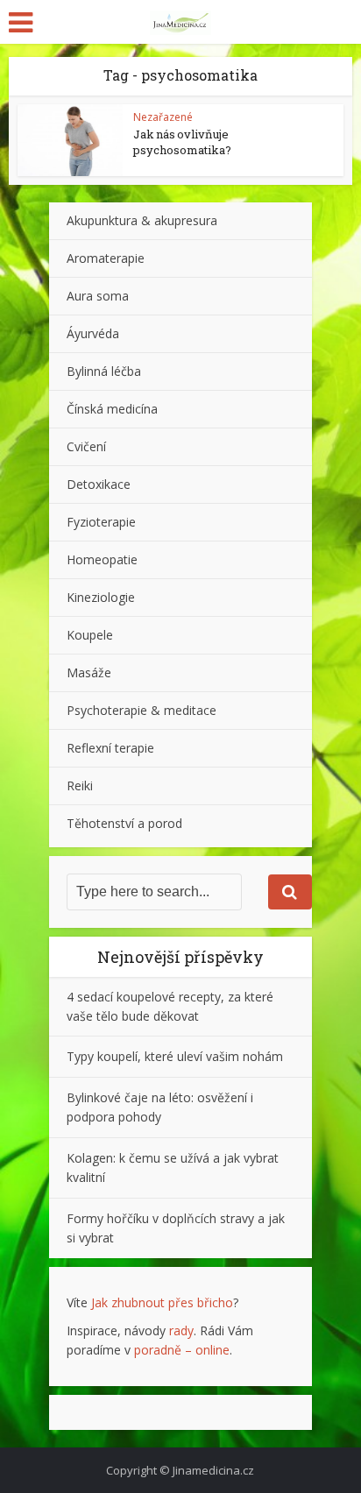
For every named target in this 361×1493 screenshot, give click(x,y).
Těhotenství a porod (124, 823)
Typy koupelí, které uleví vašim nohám (175, 1056)
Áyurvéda (93, 333)
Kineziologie (101, 597)
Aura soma (98, 295)
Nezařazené (163, 117)
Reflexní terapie (110, 747)
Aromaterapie (106, 258)
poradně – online (182, 1349)
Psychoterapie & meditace (141, 710)
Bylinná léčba (104, 371)
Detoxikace (99, 484)
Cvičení (86, 446)
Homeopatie (102, 559)
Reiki (80, 785)
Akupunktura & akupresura (142, 220)
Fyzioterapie (101, 521)
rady (181, 1330)
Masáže (89, 672)
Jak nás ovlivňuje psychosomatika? (182, 142)
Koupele (90, 634)
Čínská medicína (112, 408)
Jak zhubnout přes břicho (162, 1302)
